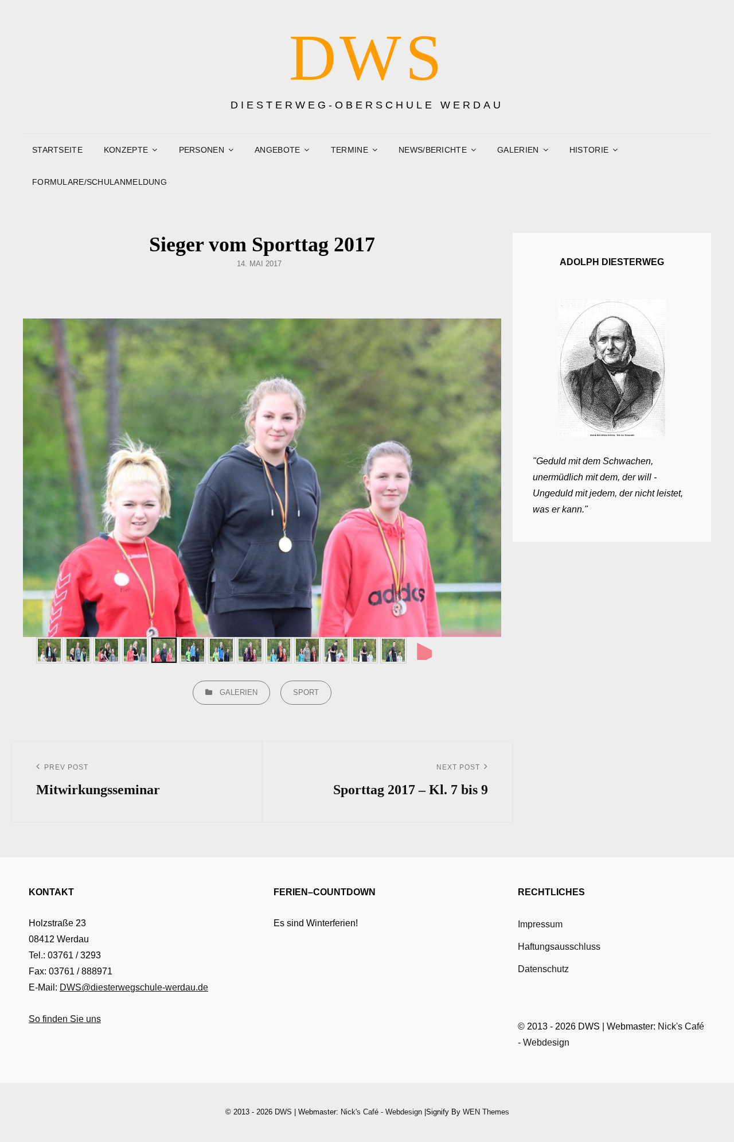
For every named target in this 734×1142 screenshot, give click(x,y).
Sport (306, 692)
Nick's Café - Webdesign (381, 1112)
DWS (367, 57)
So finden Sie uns (65, 1019)
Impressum (540, 924)
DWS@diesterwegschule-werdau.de (134, 987)
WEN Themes (486, 1112)
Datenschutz (543, 969)
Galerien (238, 692)
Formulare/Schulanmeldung (99, 182)
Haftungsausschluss (559, 946)
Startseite (57, 149)
